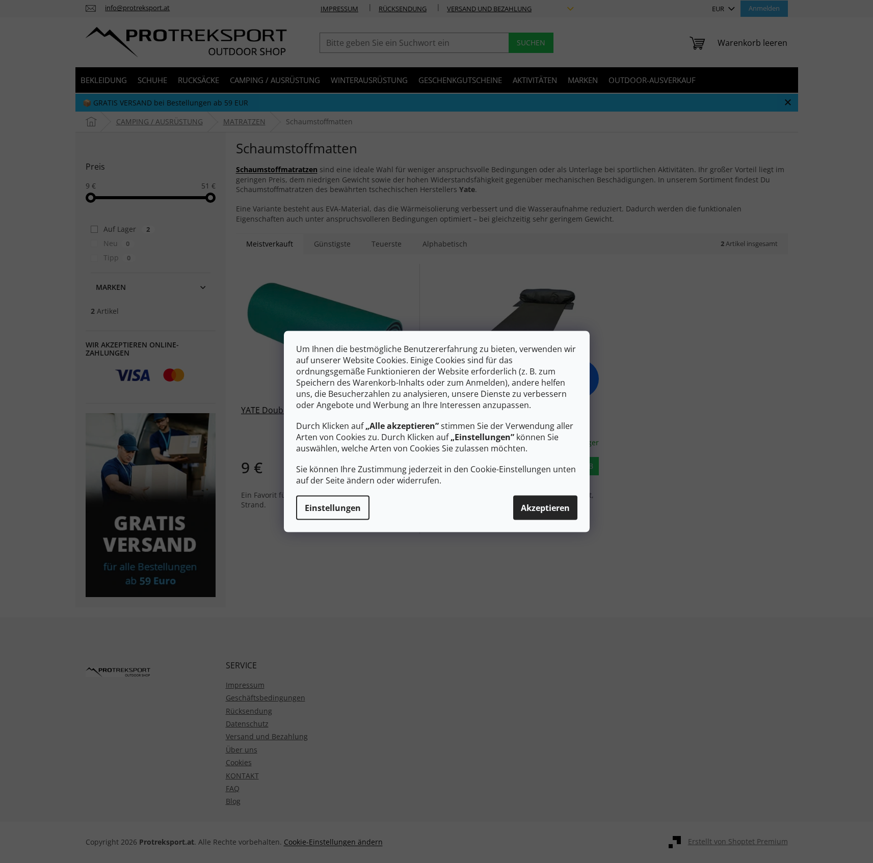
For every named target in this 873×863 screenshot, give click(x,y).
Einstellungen (333, 508)
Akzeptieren (545, 508)
